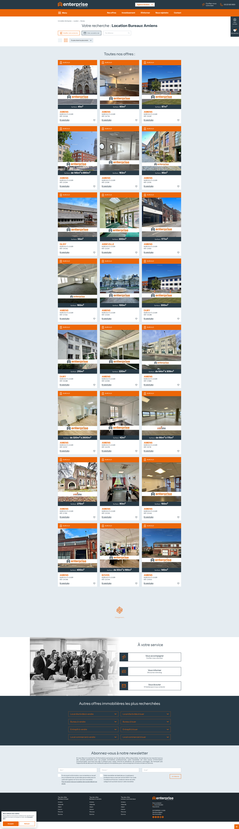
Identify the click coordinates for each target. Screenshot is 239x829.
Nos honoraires (156, 814)
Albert (60, 807)
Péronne (60, 812)
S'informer (145, 13)
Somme (60, 814)
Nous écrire (155, 807)
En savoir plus (64, 120)
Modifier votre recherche (70, 33)
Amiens (60, 802)
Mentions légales (157, 812)
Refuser (27, 824)
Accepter (11, 824)
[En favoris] (94, 120)
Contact (177, 13)
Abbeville (60, 804)
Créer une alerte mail (93, 33)
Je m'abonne (175, 776)
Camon (60, 809)
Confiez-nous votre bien (211, 4)
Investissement (128, 13)
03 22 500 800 (229, 4)
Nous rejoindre (162, 13)
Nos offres (111, 13)
